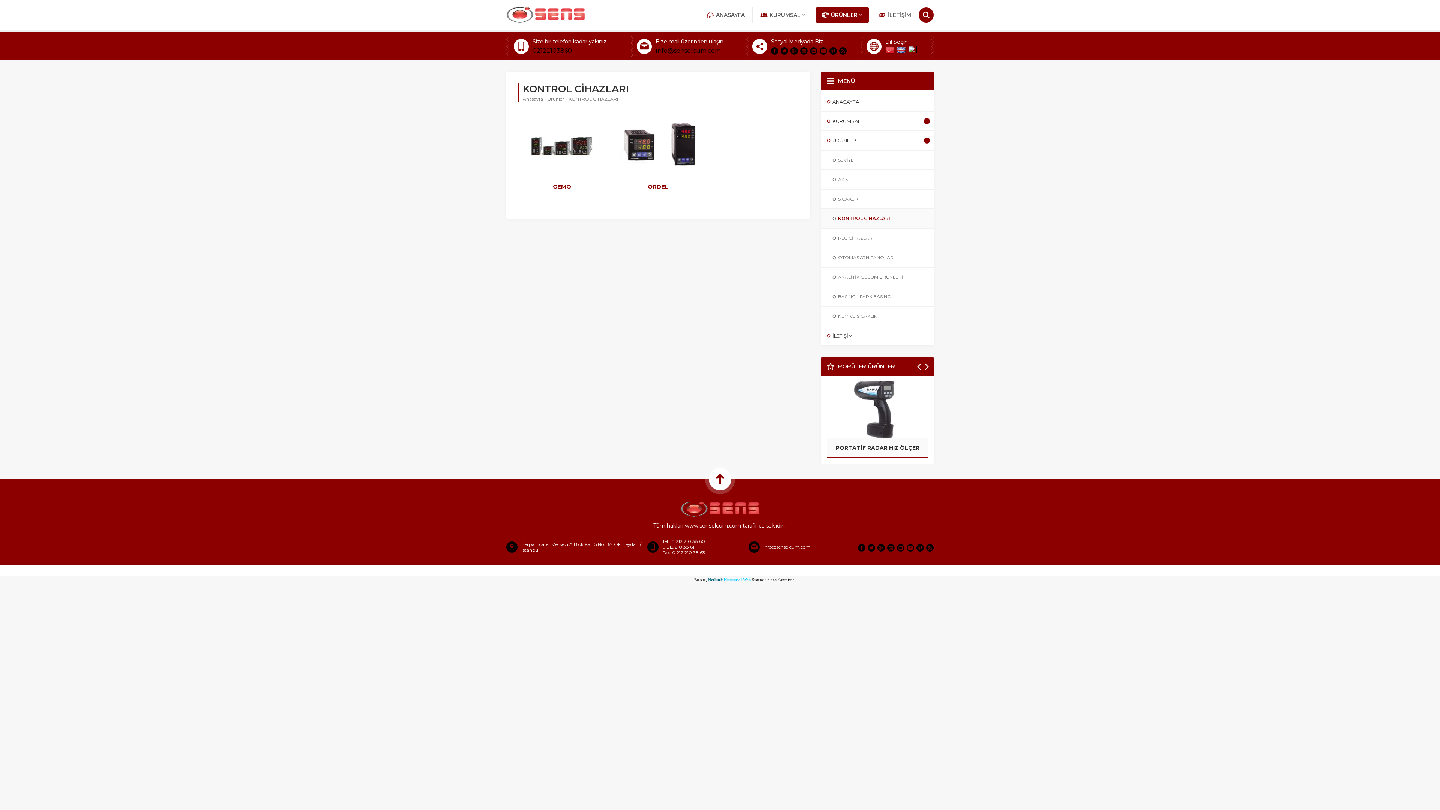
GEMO (562, 186)
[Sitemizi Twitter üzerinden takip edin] (784, 51)
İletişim (899, 15)
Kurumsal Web (737, 580)
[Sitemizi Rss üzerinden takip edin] (843, 51)
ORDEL (658, 186)
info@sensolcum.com (688, 50)
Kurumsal (785, 15)
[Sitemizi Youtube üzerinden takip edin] (823, 51)
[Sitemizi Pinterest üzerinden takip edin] (833, 51)
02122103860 (552, 50)
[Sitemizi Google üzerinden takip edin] (794, 51)
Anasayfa (730, 15)
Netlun (715, 580)
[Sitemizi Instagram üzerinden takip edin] (804, 51)
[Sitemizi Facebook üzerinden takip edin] (774, 51)
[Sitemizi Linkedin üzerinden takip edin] (814, 51)
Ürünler (844, 15)
